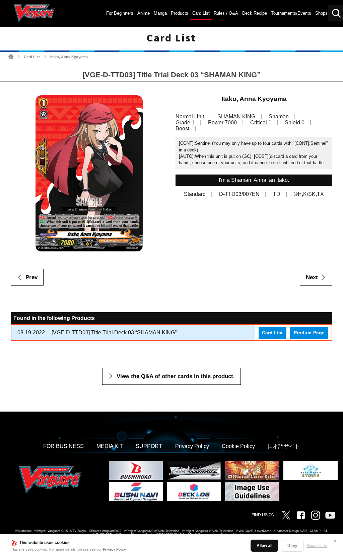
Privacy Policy (114, 549)
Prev (31, 277)
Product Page (309, 332)
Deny (292, 545)
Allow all (264, 545)
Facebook (301, 515)
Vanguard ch (330, 515)
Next (312, 277)
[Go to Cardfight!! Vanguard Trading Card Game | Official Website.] (11, 56)
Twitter (286, 515)
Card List (32, 57)
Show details (316, 546)
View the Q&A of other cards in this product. (176, 376)
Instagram (316, 515)
